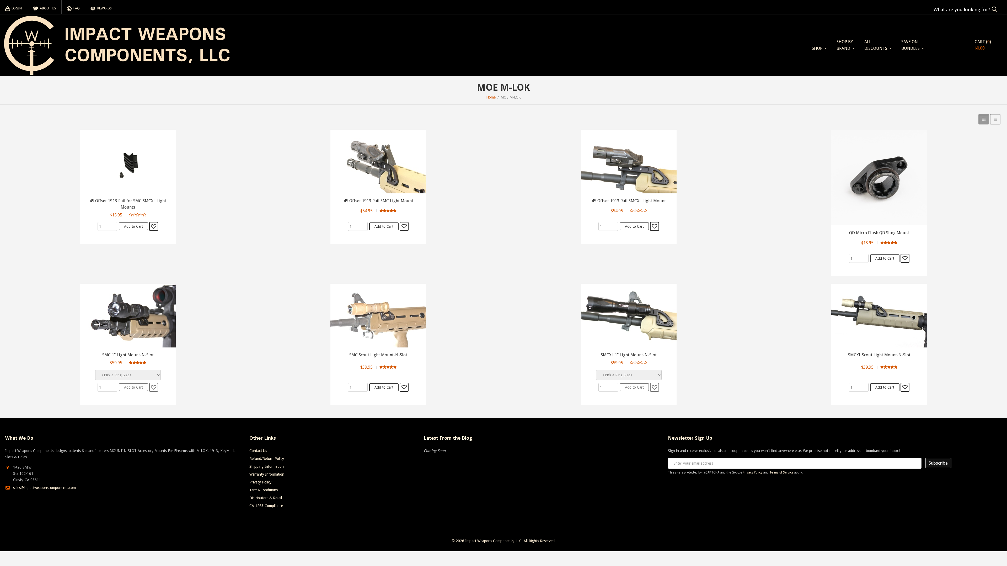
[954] (654, 387)
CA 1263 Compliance (266, 506)
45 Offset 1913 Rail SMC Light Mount (378, 200)
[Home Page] (117, 45)
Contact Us (258, 451)
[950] (153, 226)
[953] (905, 387)
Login (17, 8)
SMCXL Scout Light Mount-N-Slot (879, 354)
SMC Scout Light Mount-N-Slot (378, 354)
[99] (905, 258)
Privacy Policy (260, 482)
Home (491, 97)
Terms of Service (781, 472)
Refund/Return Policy (266, 458)
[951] (404, 226)
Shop (817, 48)
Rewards (104, 8)
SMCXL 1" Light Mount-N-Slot (629, 354)
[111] (153, 387)
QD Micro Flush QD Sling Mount (879, 232)
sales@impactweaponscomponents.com (44, 488)
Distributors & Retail (265, 498)
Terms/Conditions (263, 490)
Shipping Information (266, 466)
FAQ (76, 8)
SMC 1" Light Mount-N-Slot (128, 354)
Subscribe (938, 463)
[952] (654, 226)
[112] (404, 387)
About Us (48, 8)
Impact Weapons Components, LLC (493, 541)
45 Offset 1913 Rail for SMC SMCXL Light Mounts (127, 204)
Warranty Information (266, 474)
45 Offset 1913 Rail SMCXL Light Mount (629, 200)
